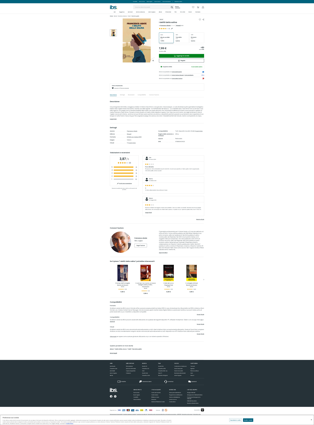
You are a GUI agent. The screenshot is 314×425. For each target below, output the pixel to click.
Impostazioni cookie (235, 420)
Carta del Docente (177, 72)
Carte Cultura (157, 1)
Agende (192, 368)
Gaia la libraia (137, 399)
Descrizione (113, 95)
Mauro (151, 198)
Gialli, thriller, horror (121, 349)
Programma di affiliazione (175, 395)
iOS (202, 320)
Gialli (129, 349)
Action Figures (177, 375)
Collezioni (128, 373)
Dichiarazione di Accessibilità (116, 414)
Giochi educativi (178, 368)
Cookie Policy (69, 423)
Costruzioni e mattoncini (180, 366)
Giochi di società (178, 371)
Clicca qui (113, 336)
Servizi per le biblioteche (175, 392)
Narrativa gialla (137, 349)
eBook (112, 349)
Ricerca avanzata (177, 7)
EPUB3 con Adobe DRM (134, 137)
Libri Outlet (112, 371)
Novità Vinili (145, 373)
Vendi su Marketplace (174, 397)
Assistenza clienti (178, 1)
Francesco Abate (165, 25)
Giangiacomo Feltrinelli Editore (194, 395)
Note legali (113, 353)
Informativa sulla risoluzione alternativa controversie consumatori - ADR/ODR (164, 414)
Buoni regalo (149, 1)
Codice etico (172, 401)
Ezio (150, 157)
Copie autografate (130, 371)
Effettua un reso (155, 397)
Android (112, 321)
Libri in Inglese (113, 373)
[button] (172, 7)
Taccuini (192, 366)
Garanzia (153, 399)
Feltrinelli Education (192, 401)
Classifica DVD (162, 368)
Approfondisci (163, 252)
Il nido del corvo (169, 283)
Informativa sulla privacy (187, 414)
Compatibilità (142, 95)
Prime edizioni (129, 366)
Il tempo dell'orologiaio (122, 283)
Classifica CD (145, 368)
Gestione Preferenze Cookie (158, 401)
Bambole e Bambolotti (180, 373)
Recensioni (131, 95)
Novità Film (161, 366)
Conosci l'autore (154, 95)
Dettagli (122, 95)
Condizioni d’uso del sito (142, 414)
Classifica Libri (113, 368)
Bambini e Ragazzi (163, 375)
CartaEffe (135, 1)
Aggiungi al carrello (182, 56)
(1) (136, 167)
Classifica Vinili (146, 375)
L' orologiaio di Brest (191, 283)
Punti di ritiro (142, 1)
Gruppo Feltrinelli (191, 392)
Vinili (143, 371)
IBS (165, 51)
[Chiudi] (311, 420)
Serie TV (160, 373)
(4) (130, 163)
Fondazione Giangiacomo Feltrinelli (193, 397)
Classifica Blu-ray (162, 371)
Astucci (192, 375)
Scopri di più (132, 143)
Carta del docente (166, 1)
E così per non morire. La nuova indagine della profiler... (146, 284)
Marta (151, 179)
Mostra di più (200, 219)
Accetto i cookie (248, 420)
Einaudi (178, 25)
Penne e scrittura (194, 371)
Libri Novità (112, 366)
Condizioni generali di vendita (129, 414)
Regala (182, 60)
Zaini (191, 373)
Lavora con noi (173, 399)
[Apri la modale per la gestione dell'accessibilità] (202, 410)
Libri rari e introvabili (131, 368)
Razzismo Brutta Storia (192, 403)
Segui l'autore (140, 245)
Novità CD (144, 366)
